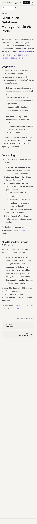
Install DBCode (23, 52)
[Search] (14, 3)
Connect (25, 230)
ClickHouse (14, 308)
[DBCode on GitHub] (16, 2)
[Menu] (32, 2)
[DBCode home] (7, 3)
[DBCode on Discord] (20, 2)
